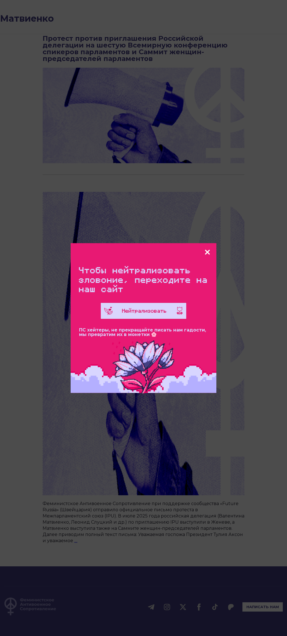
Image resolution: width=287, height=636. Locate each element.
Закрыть (207, 252)
